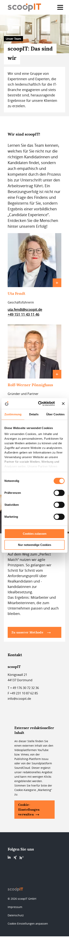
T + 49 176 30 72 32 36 (23, 688)
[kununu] (22, 858)
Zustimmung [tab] (12, 414)
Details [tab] (34, 414)
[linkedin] (9, 857)
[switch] (59, 493)
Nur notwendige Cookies (34, 544)
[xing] (15, 857)
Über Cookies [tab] (55, 414)
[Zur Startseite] (25, 7)
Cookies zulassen (34, 533)
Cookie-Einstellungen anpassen (28, 923)
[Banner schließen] (63, 403)
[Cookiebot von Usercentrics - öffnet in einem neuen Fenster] (40, 403)
